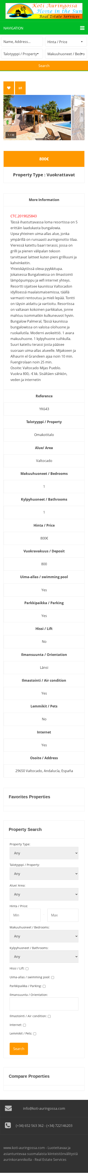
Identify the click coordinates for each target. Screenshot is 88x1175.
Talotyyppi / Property (25, 865)
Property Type (20, 844)
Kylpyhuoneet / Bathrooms (29, 948)
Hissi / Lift (17, 968)
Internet (16, 1025)
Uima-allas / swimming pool (30, 977)
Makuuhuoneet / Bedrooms (30, 927)
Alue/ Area (17, 885)
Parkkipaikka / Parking (26, 986)
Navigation (13, 28)
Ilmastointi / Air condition (28, 1016)
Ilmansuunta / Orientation (29, 995)
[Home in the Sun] (44, 11)
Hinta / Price (19, 906)
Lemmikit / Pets (21, 1033)
